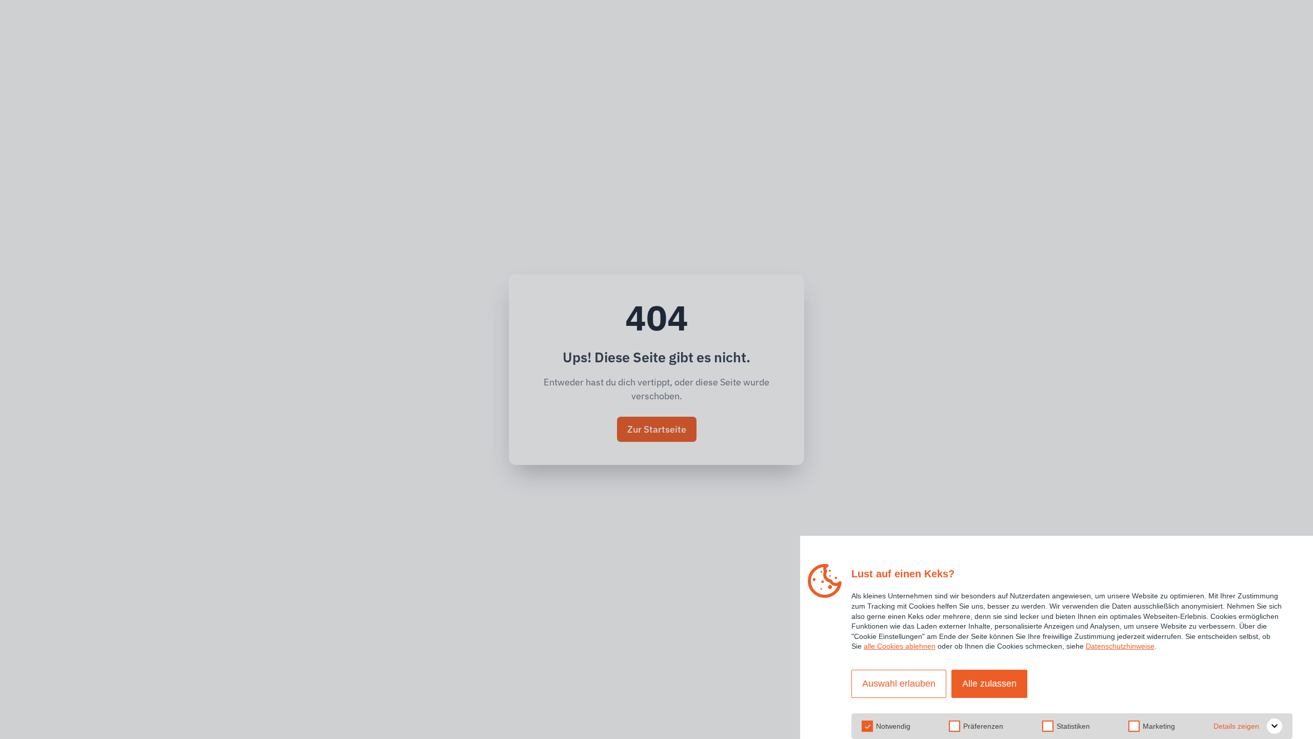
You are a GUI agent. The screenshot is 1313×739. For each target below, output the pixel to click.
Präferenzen (983, 726)
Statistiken (1073, 726)
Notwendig (893, 726)
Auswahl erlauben (899, 683)
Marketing (1159, 726)
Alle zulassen (989, 683)
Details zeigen (1236, 726)
